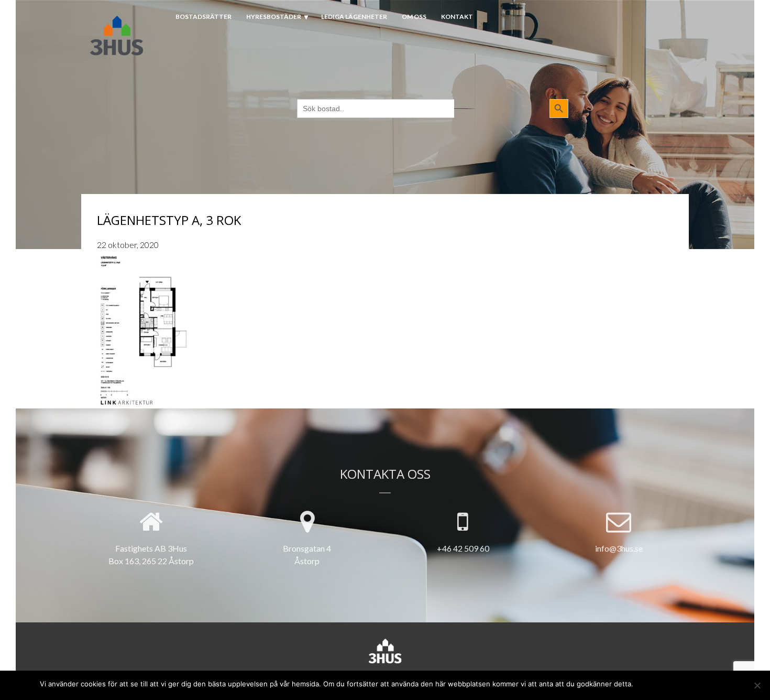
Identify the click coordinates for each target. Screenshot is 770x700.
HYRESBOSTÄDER (273, 16)
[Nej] (757, 685)
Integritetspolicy (702, 683)
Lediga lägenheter (354, 16)
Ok (644, 683)
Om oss (414, 16)
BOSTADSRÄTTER (203, 16)
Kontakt (457, 16)
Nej (660, 683)
